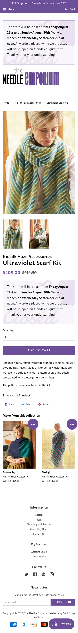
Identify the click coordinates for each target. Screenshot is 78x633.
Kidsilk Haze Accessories (28, 102)
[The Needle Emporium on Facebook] (35, 575)
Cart (72, 9)
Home (6, 102)
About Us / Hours (39, 529)
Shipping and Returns (39, 524)
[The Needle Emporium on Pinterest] (43, 575)
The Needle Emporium (36, 613)
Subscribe (63, 602)
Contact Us (39, 534)
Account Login (39, 551)
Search (39, 514)
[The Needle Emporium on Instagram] (52, 575)
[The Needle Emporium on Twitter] (26, 575)
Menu (10, 9)
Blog (39, 519)
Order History (39, 556)
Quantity (8, 330)
